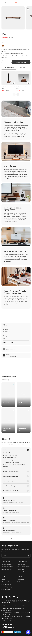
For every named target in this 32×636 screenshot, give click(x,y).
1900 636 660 (7, 624)
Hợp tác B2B (20, 569)
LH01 (17, 88)
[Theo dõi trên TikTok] (18, 597)
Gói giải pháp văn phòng (23, 566)
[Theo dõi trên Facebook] (2, 597)
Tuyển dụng (20, 581)
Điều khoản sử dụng (6, 581)
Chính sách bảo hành (6, 592)
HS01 (2, 88)
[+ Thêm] (13, 83)
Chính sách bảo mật (6, 584)
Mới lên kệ (23, 67)
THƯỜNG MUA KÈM (9, 67)
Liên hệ (3, 579)
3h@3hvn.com (7, 627)
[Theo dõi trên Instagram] (6, 597)
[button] (8, 394)
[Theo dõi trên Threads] (10, 597)
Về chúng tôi (20, 579)
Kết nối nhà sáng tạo (6, 564)
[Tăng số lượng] (9, 62)
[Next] (17, 94)
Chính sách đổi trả (5, 589)
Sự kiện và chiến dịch (6, 569)
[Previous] (14, 94)
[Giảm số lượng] (3, 62)
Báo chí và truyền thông (7, 566)
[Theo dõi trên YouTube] (14, 597)
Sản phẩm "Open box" (22, 571)
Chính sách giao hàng (6, 587)
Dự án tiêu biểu (21, 564)
